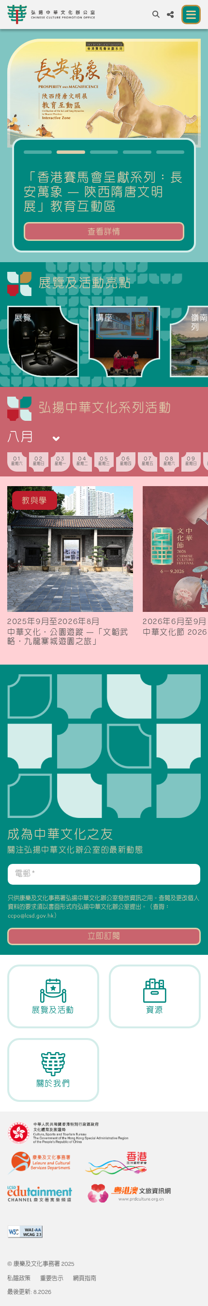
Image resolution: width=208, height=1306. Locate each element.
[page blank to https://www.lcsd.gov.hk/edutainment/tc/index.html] (39, 1193)
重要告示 (51, 1279)
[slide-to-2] (104, 151)
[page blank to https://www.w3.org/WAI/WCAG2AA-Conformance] (25, 1231)
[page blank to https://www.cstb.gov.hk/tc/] (67, 1132)
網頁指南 (84, 1279)
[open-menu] (191, 14)
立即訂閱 (104, 936)
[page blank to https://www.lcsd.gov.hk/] (38, 1163)
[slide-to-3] (137, 151)
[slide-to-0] (38, 151)
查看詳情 (104, 232)
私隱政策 (18, 1279)
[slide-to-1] (71, 151)
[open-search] (156, 14)
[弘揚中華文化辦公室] (51, 14)
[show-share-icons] (170, 14)
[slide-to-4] (170, 151)
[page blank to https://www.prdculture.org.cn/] (129, 1193)
